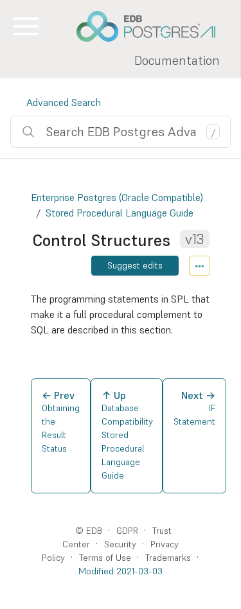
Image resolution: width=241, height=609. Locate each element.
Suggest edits (135, 265)
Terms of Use (105, 557)
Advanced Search (63, 102)
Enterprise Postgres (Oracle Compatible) (117, 197)
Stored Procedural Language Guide (119, 212)
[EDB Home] (153, 26)
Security (120, 544)
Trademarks (168, 557)
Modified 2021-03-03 (120, 571)
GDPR (127, 530)
